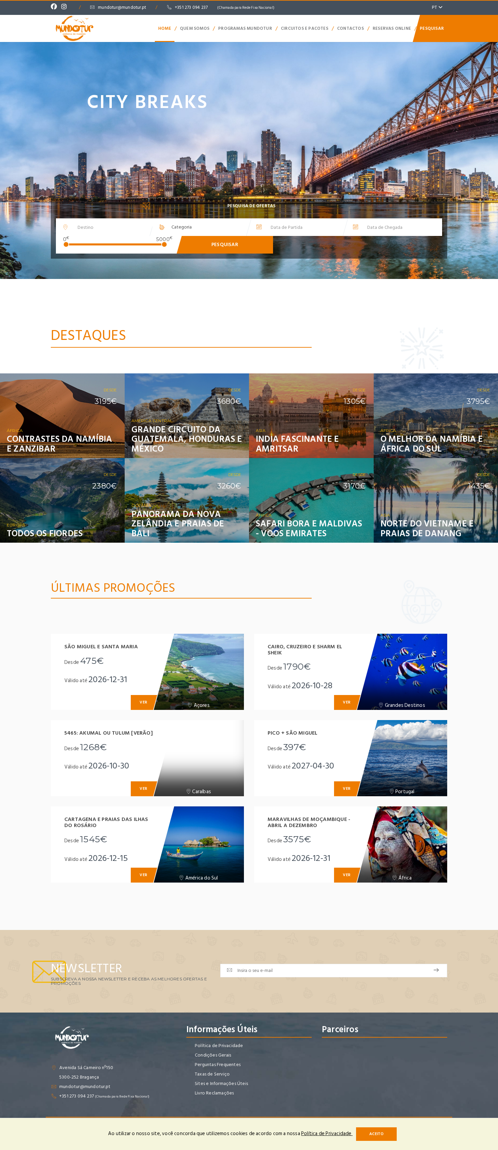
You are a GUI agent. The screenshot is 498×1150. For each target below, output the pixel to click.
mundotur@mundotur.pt (122, 7)
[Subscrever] (436, 970)
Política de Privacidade (219, 1045)
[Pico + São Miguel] (401, 758)
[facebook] (55, 7)
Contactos (350, 28)
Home (164, 28)
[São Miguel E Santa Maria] (198, 672)
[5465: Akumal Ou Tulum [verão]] (198, 758)
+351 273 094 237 (224, 7)
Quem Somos (194, 28)
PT (435, 7)
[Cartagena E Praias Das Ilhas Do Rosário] (198, 844)
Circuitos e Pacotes (304, 28)
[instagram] (65, 7)
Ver (110, 447)
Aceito (376, 1134)
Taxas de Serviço (212, 1074)
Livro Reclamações (214, 1093)
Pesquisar (432, 28)
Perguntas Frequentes (218, 1064)
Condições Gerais (213, 1055)
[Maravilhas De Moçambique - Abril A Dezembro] (401, 844)
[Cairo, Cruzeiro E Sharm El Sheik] (401, 672)
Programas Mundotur (245, 28)
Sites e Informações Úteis (221, 1083)
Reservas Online (392, 28)
